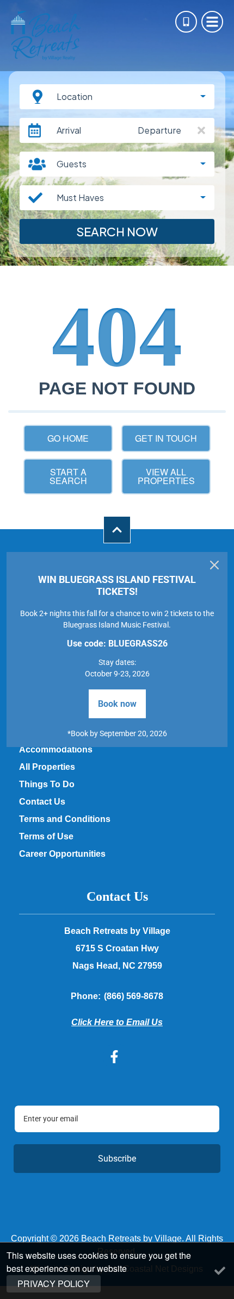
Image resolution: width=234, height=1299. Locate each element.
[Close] (214, 565)
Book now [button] (117, 704)
